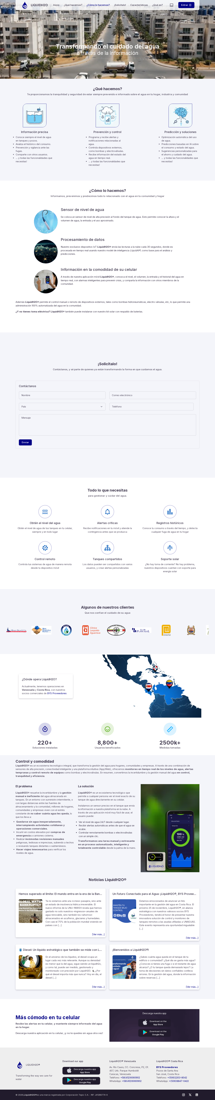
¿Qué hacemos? (73, 4)
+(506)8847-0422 (179, 1081)
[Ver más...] (98, 934)
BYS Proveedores (57, 693)
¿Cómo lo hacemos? (98, 4)
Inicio (56, 4)
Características (139, 4)
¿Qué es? (157, 4)
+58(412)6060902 (130, 1077)
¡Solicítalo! (120, 4)
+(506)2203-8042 (177, 1077)
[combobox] (62, 406)
